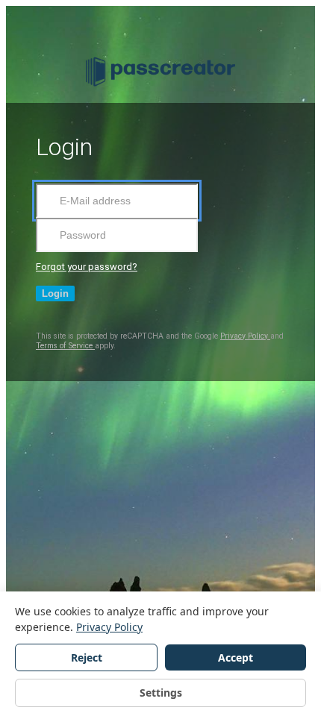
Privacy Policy (245, 336)
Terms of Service (65, 346)
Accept (235, 657)
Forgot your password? (86, 266)
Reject (86, 657)
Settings (161, 692)
